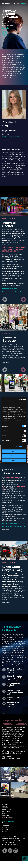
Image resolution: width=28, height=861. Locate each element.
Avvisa (14, 460)
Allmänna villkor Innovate (13, 704)
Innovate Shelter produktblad (13, 685)
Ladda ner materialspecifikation (13, 292)
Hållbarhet (5, 807)
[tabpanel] (14, 250)
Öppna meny (23, 3)
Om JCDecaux (6, 805)
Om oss (4, 803)
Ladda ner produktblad (10, 289)
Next (23, 299)
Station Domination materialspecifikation (15, 678)
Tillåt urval (14, 456)
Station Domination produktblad (14, 671)
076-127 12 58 (6, 135)
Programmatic (7, 26)
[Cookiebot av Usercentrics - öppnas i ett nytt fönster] (19, 400)
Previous (4, 299)
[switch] (24, 431)
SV (14, 3)
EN (18, 3)
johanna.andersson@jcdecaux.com (12, 136)
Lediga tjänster (6, 809)
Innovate (5, 28)
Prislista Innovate (13, 698)
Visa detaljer (19, 446)
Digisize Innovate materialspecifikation (15, 692)
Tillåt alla (14, 451)
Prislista (5, 24)
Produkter (6, 21)
